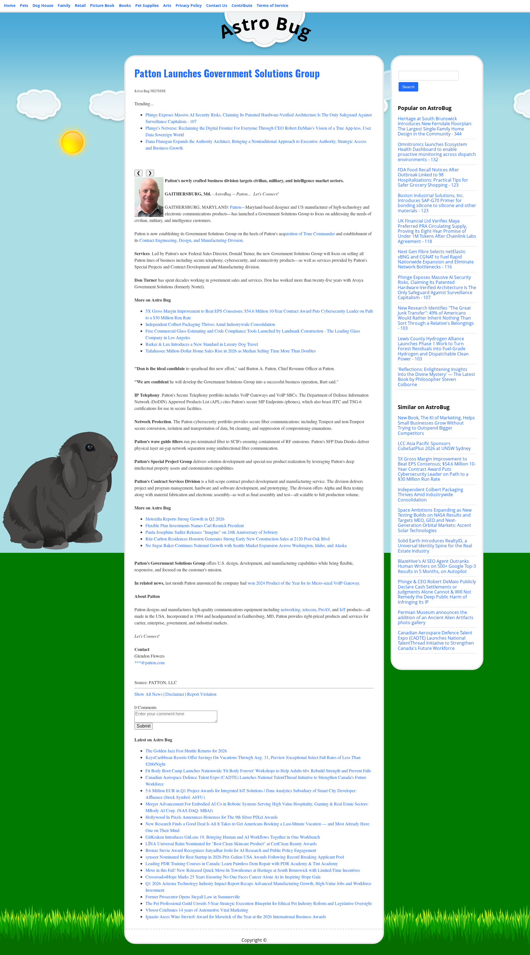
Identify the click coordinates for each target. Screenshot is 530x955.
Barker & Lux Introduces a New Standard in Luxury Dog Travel (201, 344)
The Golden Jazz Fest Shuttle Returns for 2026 (186, 750)
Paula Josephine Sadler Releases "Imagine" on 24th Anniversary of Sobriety (211, 532)
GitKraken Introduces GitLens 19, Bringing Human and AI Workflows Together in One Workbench (232, 837)
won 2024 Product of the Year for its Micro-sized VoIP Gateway (303, 583)
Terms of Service (272, 5)
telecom (309, 609)
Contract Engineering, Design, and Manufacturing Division (191, 240)
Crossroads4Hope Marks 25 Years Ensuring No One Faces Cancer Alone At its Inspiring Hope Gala (232, 877)
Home (9, 5)
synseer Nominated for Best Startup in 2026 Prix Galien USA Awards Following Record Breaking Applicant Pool (244, 857)
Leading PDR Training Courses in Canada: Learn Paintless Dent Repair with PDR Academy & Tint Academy (241, 863)
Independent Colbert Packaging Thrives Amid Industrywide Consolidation (210, 324)
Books (125, 5)
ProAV (324, 609)
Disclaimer (174, 694)
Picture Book (102, 5)
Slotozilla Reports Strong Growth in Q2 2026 (184, 519)
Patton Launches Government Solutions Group (227, 73)
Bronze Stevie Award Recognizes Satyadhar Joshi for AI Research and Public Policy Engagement (230, 850)
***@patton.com (149, 662)
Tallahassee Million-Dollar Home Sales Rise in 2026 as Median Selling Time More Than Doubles (230, 351)
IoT (343, 609)
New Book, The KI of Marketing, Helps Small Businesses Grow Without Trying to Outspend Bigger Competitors (436, 425)
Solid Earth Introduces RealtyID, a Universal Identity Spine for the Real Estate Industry (435, 546)
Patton (235, 207)
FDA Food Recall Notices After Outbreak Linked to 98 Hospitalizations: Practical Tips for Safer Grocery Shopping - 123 (433, 177)
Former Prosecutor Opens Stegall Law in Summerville (192, 896)
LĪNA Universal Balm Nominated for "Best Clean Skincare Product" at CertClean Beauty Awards (231, 843)
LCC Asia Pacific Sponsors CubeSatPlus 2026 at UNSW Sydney (434, 445)
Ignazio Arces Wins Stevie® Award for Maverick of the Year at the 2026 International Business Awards (235, 916)
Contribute (242, 5)
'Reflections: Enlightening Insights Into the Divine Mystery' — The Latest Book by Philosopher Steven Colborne (436, 377)
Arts (167, 5)
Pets (24, 5)
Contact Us (216, 5)
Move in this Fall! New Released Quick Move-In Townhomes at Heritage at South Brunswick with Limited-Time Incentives (252, 870)
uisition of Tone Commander (310, 233)
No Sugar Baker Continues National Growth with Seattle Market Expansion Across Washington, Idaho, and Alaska (246, 545)
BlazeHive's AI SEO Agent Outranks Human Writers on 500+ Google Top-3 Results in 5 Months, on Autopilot (437, 566)
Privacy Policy (189, 5)
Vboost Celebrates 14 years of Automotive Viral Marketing (196, 910)
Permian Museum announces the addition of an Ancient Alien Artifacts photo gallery (435, 617)
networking (290, 609)
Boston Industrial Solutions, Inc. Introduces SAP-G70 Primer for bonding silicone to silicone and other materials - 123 (437, 203)
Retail (80, 5)
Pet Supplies (147, 5)
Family (64, 5)
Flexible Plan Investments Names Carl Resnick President (194, 525)
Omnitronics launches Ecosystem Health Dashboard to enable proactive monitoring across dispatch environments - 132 (437, 152)
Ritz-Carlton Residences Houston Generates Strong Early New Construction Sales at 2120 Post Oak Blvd (237, 538)
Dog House (43, 5)
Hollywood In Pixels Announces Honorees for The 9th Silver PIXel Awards (211, 817)
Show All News (148, 694)
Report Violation (201, 694)
